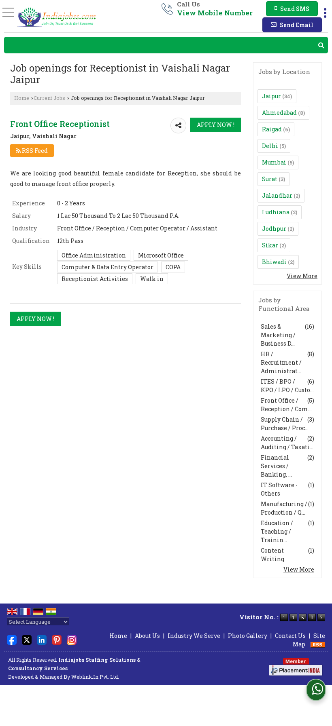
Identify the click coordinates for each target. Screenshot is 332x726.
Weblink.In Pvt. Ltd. (95, 676)
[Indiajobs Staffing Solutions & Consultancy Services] (56, 16)
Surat (269, 179)
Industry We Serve (194, 635)
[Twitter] (27, 639)
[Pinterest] (57, 639)
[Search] (166, 45)
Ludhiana (275, 212)
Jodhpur (274, 228)
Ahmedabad (279, 112)
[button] (215, 12)
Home (21, 98)
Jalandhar (277, 195)
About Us (147, 635)
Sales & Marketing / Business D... (278, 335)
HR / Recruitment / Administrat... (281, 362)
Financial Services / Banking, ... (276, 466)
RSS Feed (34, 150)
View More (302, 276)
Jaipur (271, 96)
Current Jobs (49, 98)
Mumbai (274, 162)
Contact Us (290, 635)
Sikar (270, 245)
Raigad (272, 129)
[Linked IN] (42, 639)
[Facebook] (12, 639)
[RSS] (318, 644)
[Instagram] (72, 639)
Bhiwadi (274, 262)
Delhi (270, 146)
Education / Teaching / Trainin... (277, 531)
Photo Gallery (247, 635)
